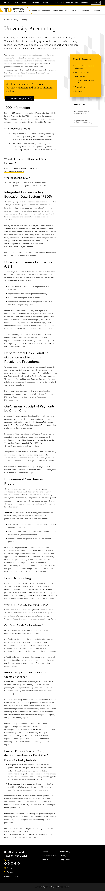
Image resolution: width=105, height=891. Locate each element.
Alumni (24, 3)
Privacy (63, 856)
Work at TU (46, 860)
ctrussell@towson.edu (20, 346)
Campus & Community (91, 10)
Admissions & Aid (60, 10)
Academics (46, 10)
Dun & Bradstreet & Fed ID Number (84, 82)
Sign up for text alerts (14, 868)
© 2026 (15, 877)
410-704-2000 (11, 860)
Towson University (19, 11)
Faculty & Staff (35, 3)
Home (6, 20)
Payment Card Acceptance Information (84, 67)
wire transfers (38, 67)
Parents (16, 3)
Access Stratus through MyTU (18, 99)
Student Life (75, 10)
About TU (36, 10)
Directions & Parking (50, 856)
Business (46, 3)
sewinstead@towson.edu (14, 171)
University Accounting (82, 59)
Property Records (81, 87)
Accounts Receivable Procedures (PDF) (81, 112)
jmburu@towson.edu (28, 256)
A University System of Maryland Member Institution (52, 887)
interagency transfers (19, 67)
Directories (84, 3)
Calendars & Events (71, 3)
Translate (9, 872)
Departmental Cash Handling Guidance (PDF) (83, 122)
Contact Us (79, 91)
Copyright (8, 877)
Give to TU (58, 3)
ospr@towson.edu (33, 837)
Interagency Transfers (82, 72)
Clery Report (65, 860)
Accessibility (65, 852)
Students (7, 3)
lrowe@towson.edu (38, 571)
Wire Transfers (80, 76)
